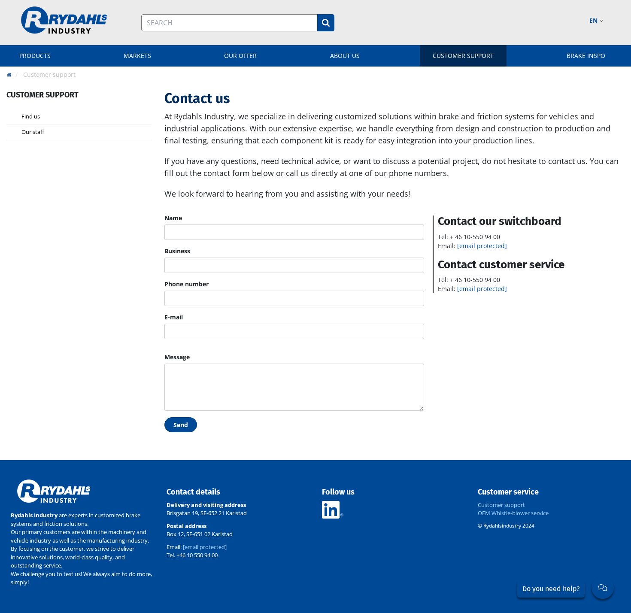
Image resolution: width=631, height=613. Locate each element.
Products (35, 56)
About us (345, 56)
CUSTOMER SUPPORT (42, 95)
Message (177, 357)
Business (177, 251)
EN (594, 20)
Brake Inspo (586, 56)
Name (173, 218)
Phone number (186, 284)
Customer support (463, 56)
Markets (137, 56)
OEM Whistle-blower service (513, 513)
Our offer (240, 56)
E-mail (173, 317)
